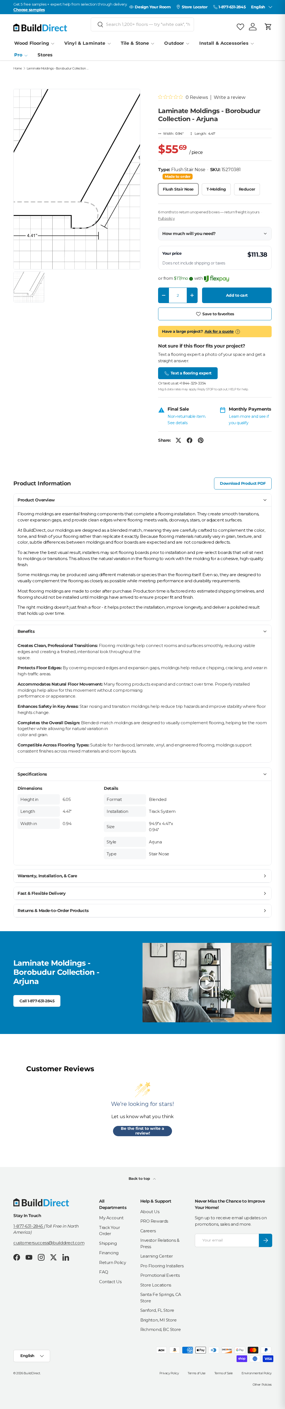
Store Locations (155, 1285)
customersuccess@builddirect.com (48, 1242)
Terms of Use (196, 1373)
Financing (109, 1252)
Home (17, 68)
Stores (45, 55)
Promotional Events (160, 1275)
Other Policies (262, 1384)
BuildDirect (32, 1373)
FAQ (103, 1272)
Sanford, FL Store (157, 1310)
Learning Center (156, 1256)
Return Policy (112, 1262)
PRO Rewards (154, 1221)
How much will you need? (189, 233)
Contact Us (110, 1281)
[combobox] (142, 24)
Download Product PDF (243, 483)
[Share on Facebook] (189, 440)
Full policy (166, 218)
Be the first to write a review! (142, 1131)
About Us (149, 1211)
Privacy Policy (169, 1373)
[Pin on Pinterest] (200, 440)
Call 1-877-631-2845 (36, 1001)
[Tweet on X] (178, 440)
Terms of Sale (223, 1373)
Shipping (108, 1243)
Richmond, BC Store (160, 1329)
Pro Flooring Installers (162, 1265)
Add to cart (237, 295)
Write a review (229, 97)
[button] (268, 27)
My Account (111, 1217)
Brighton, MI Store (158, 1320)
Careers (148, 1230)
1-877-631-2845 (28, 1226)
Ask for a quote (219, 331)
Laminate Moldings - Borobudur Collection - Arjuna (58, 68)
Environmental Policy (257, 1373)
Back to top (140, 1178)
